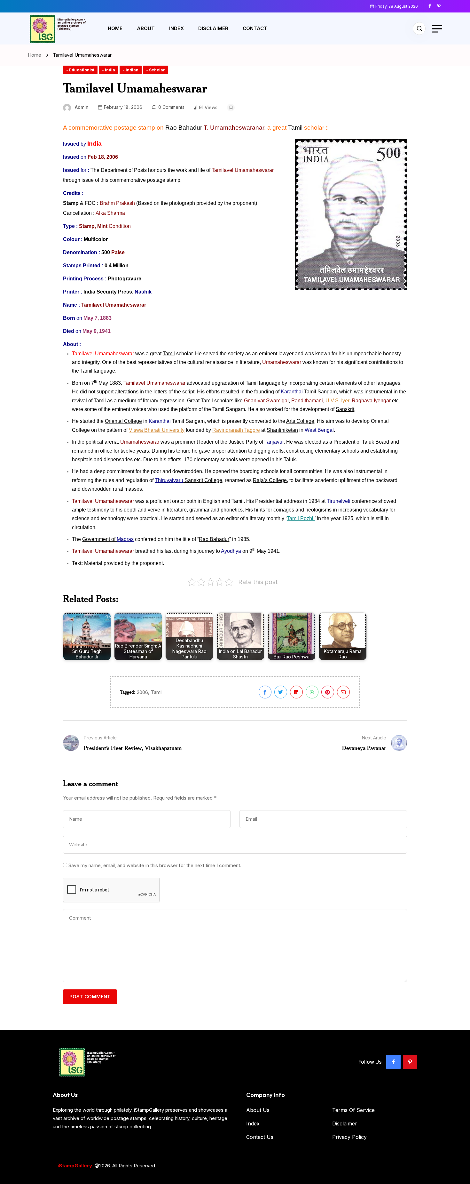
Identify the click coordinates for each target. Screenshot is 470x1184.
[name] (432, 6)
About (146, 28)
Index (176, 28)
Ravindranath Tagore (236, 430)
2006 (142, 692)
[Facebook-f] (393, 1062)
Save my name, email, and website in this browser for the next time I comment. (154, 865)
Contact (255, 28)
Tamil (156, 692)
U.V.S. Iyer (337, 400)
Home (115, 28)
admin (82, 107)
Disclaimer (213, 28)
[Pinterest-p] (410, 1062)
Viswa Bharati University (156, 430)
